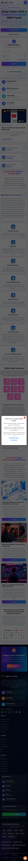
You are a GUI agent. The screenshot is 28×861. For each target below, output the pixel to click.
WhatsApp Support (14, 438)
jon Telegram (14, 440)
